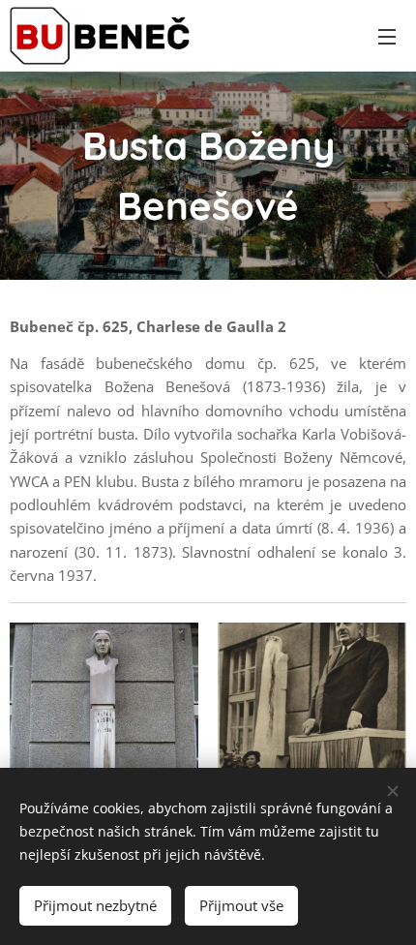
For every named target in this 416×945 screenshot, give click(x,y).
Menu (387, 35)
